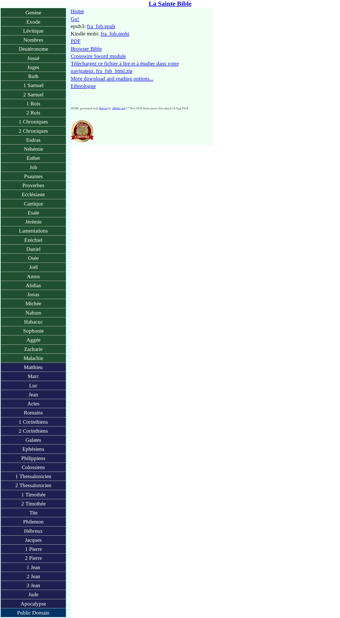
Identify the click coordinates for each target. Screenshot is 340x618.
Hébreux (33, 531)
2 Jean (33, 576)
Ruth (33, 76)
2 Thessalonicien (33, 485)
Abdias (33, 285)
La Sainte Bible (170, 3)
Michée (33, 303)
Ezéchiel (33, 240)
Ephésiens (33, 449)
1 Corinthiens (33, 422)
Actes (33, 403)
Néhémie (33, 149)
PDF (76, 41)
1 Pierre (33, 549)
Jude (33, 594)
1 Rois (33, 104)
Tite (33, 513)
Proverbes (33, 185)
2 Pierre (33, 558)
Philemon (33, 522)
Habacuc (33, 322)
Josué (33, 58)
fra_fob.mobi (115, 34)
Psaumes (33, 176)
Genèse (33, 12)
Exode (33, 22)
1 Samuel (33, 85)
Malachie (33, 358)
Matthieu (33, 367)
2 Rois (33, 113)
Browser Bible (86, 49)
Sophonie (33, 331)
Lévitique (33, 31)
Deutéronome (33, 49)
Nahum (33, 313)
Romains (33, 413)
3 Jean (33, 585)
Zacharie (33, 349)
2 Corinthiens (33, 431)
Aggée (33, 340)
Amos (33, 276)
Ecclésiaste (33, 194)
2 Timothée (33, 504)
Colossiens (33, 467)
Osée (33, 258)
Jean (33, 394)
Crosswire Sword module (98, 56)
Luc (33, 385)
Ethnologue (83, 86)
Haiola (103, 108)
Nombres (33, 40)
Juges (33, 67)
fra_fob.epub (101, 26)
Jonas (33, 294)
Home (77, 11)
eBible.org (118, 108)
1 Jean (33, 567)
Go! (75, 19)
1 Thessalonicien (33, 476)
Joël (33, 267)
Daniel (33, 249)
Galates (33, 440)
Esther (33, 158)
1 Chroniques (33, 122)
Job (33, 167)
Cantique (33, 204)
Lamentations (33, 231)
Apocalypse (33, 604)
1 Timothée (33, 495)
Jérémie (33, 222)
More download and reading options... (112, 79)
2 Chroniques (33, 131)
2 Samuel (33, 94)
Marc (33, 376)
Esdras (33, 140)
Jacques (33, 540)
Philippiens (33, 458)
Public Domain (33, 613)
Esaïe (33, 213)
